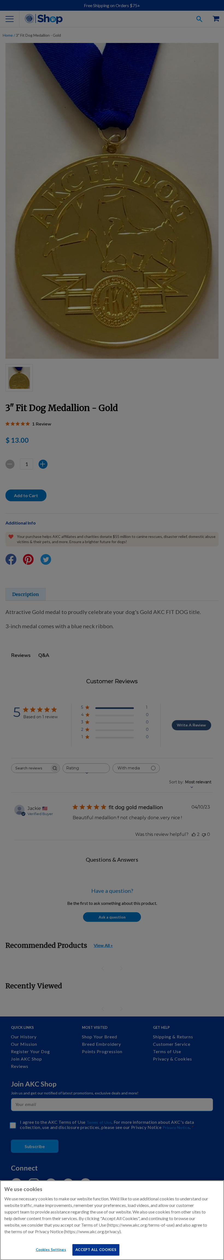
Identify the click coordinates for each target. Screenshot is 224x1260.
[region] (112, 1220)
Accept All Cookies (96, 1249)
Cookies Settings (51, 1249)
